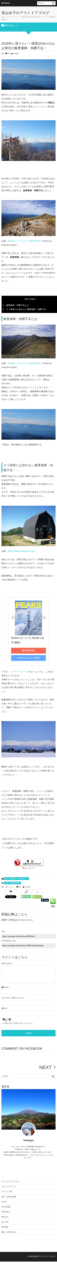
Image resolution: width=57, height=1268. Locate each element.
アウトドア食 (6, 1192)
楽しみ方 (5, 1222)
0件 (8, 54)
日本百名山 (5, 1212)
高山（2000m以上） (20, 878)
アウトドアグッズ (8, 1186)
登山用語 (4, 1227)
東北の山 (8, 878)
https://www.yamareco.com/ (21, 551)
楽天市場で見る (28, 650)
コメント (11, 887)
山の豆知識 (5, 1207)
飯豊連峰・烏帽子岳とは (17, 305)
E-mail (6, 998)
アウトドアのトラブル (10, 1181)
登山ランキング (28, 868)
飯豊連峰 (17, 883)
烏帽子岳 (8, 883)
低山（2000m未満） (9, 1197)
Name (6, 987)
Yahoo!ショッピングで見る (28, 658)
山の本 (4, 1202)
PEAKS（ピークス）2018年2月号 (24, 241)
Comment (8, 964)
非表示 (32, 299)
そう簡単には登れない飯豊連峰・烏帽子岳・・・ (29, 309)
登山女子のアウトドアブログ (25, 13)
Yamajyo (16, 54)
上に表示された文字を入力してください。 (18, 1023)
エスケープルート (19, 672)
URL (6, 1008)
